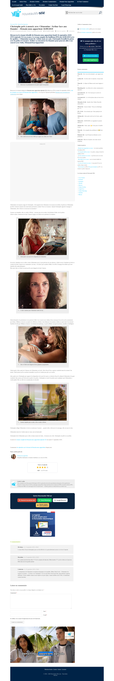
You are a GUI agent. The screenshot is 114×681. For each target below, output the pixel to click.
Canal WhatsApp (66, 5)
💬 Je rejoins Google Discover (90, 60)
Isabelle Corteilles (50, 31)
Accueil (14, 1)
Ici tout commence (82, 1)
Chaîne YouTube (53, 5)
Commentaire (13, 593)
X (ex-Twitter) (82, 177)
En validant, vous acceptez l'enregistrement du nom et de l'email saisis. (25, 618)
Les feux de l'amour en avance (84, 163)
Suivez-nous (23, 1)
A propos (64, 669)
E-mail (45, 615)
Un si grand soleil (17, 5)
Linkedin (81, 192)
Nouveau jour (81, 166)
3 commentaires (71, 31)
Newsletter (42, 5)
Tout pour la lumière (92, 166)
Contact (55, 669)
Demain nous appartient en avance (85, 148)
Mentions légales (48, 669)
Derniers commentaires (49, 1)
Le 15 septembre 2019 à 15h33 (31, 557)
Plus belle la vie (31, 5)
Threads (80, 183)
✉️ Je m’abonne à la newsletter (90, 55)
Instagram (81, 181)
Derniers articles (34, 1)
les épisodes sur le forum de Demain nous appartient (31, 447)
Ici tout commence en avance (84, 155)
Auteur (59, 669)
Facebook (81, 179)
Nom (44, 611)
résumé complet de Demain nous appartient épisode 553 (31, 439)
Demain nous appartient (67, 1)
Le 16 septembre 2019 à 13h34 (31, 569)
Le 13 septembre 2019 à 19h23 (31, 547)
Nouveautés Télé (13, 24)
